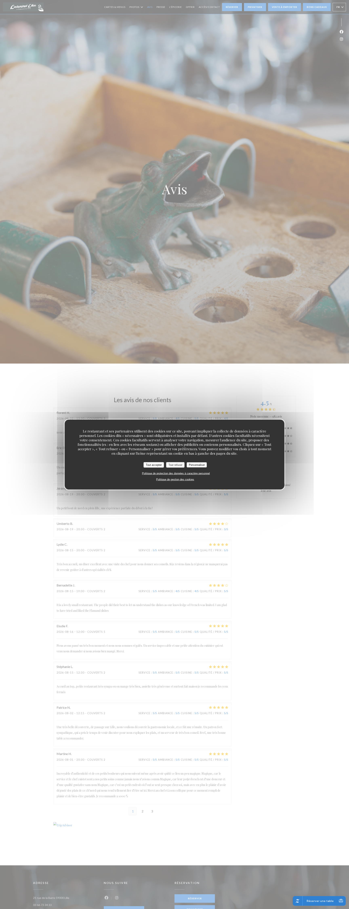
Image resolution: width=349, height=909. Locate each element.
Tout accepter (154, 464)
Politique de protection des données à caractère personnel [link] (176, 473)
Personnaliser (197, 464)
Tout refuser (175, 464)
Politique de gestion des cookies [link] (175, 479)
